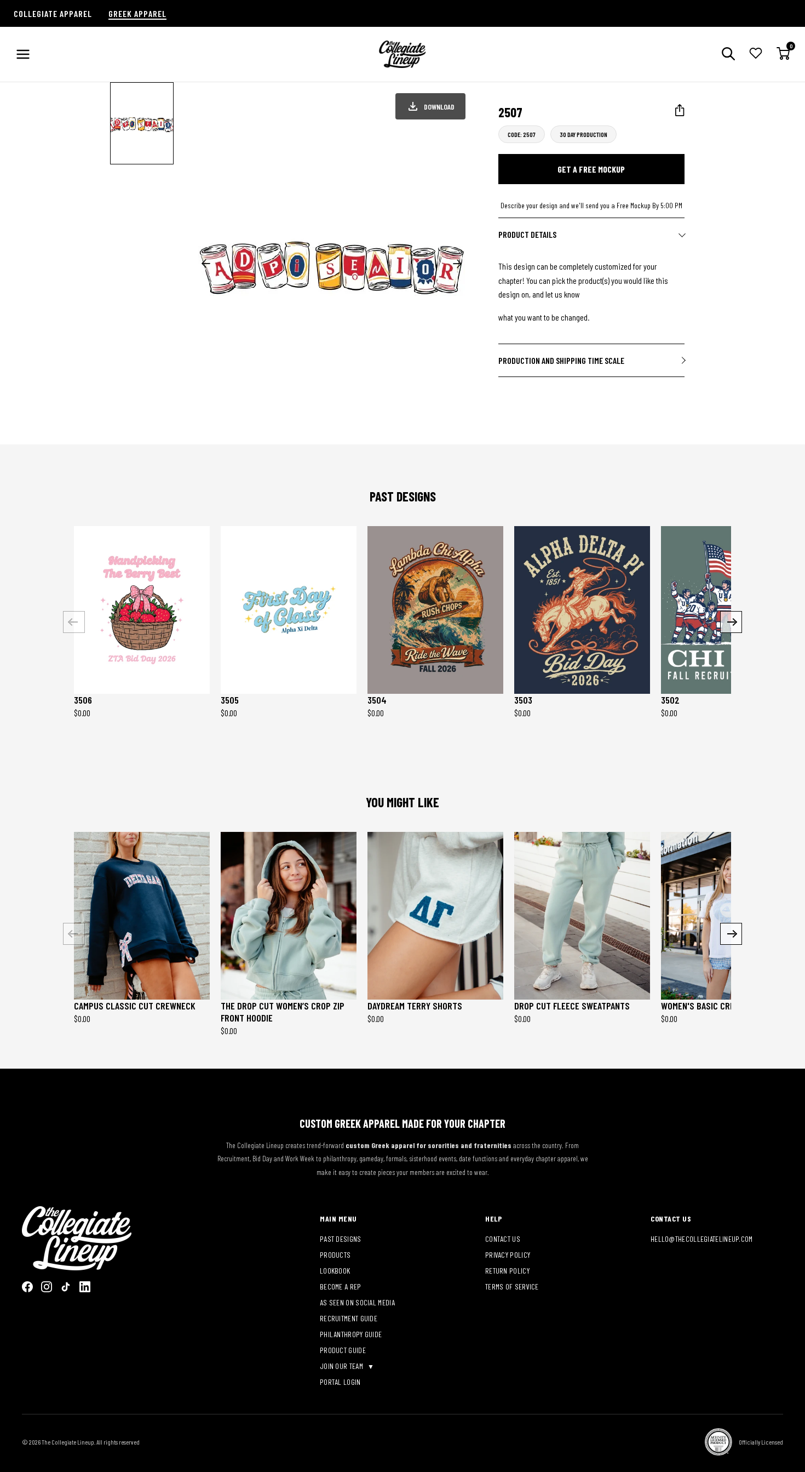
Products (335, 1254)
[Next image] (457, 264)
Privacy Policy (507, 1254)
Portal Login (340, 1382)
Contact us (502, 1238)
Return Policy (507, 1270)
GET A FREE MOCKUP (591, 169)
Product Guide (343, 1350)
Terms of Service (512, 1286)
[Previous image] (206, 264)
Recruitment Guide (348, 1318)
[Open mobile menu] (23, 54)
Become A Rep (340, 1286)
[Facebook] (27, 1286)
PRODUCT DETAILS (527, 234)
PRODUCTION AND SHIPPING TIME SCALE (561, 360)
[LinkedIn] (84, 1286)
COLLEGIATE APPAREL (53, 13)
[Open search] (728, 54)
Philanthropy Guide (351, 1334)
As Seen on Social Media (357, 1302)
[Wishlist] (756, 54)
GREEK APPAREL (137, 13)
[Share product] (680, 110)
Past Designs (340, 1238)
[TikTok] (65, 1286)
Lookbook (335, 1270)
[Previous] (74, 622)
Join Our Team (342, 1366)
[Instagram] (46, 1286)
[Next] (731, 622)
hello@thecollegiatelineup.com (702, 1238)
